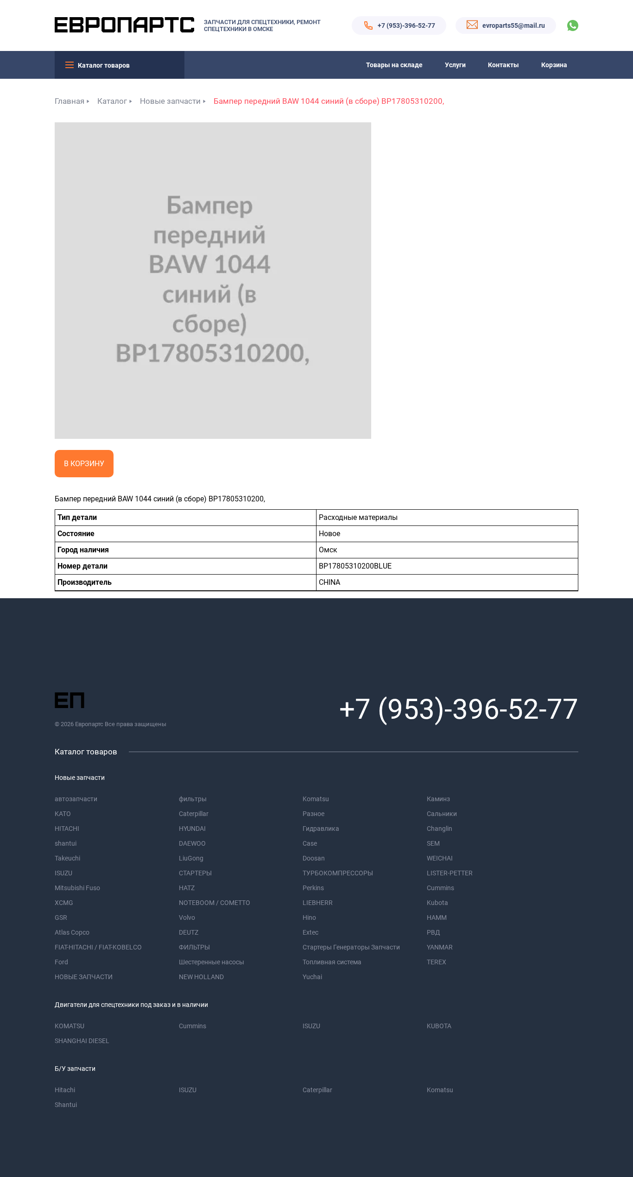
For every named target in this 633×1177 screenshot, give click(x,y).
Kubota (437, 902)
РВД (433, 932)
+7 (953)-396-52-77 (406, 25)
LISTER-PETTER (450, 873)
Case (310, 843)
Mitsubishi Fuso (77, 888)
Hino (309, 917)
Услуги (455, 65)
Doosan (314, 858)
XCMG (64, 902)
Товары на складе (394, 65)
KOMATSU (69, 1026)
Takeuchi (67, 858)
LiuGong (191, 858)
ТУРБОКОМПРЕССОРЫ (338, 873)
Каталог (112, 101)
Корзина (554, 65)
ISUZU (63, 873)
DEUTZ (188, 932)
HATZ (187, 888)
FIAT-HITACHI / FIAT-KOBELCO (98, 947)
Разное (313, 813)
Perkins (313, 888)
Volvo (187, 917)
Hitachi (65, 1090)
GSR (61, 917)
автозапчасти (76, 799)
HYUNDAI (192, 828)
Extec (310, 932)
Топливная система (332, 962)
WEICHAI (440, 858)
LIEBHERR (318, 902)
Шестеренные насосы (211, 962)
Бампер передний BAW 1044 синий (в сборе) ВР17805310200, (329, 101)
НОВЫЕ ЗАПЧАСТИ (84, 977)
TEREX (436, 962)
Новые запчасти (170, 101)
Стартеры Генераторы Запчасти (351, 947)
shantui (65, 843)
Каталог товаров (104, 65)
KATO (63, 813)
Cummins (440, 888)
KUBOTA (439, 1026)
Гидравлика (321, 828)
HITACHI (67, 828)
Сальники (442, 813)
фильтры (193, 799)
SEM (433, 843)
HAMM (437, 917)
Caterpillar (194, 813)
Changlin (439, 828)
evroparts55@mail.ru (513, 25)
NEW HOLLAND (201, 977)
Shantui (66, 1104)
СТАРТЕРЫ (195, 873)
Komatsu (316, 799)
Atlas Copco (72, 932)
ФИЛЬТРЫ (194, 947)
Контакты (503, 65)
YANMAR (440, 947)
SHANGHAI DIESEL (82, 1040)
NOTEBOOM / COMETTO (214, 902)
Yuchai (312, 977)
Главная (69, 101)
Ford (61, 962)
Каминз (438, 799)
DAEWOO (192, 843)
